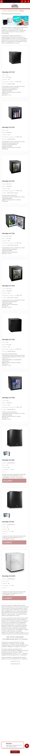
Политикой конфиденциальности (19, 749)
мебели (25, 632)
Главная (4, 10)
